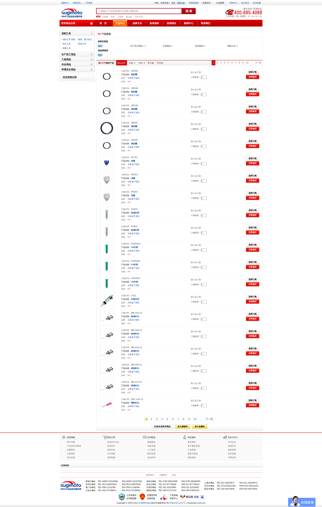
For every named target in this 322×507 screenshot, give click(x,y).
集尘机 (129, 17)
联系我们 (205, 23)
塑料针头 (135, 403)
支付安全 (232, 442)
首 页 (103, 23)
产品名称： (126, 74)
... (252, 63)
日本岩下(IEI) (133, 78)
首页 (174, 475)
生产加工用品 (136, 46)
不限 (100, 46)
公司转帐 (111, 453)
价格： (124, 81)
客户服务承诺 (194, 446)
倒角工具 (67, 48)
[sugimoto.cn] (72, 13)
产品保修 (192, 450)
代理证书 (232, 457)
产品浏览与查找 (74, 446)
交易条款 (71, 450)
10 (247, 63)
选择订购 (253, 72)
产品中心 (120, 23)
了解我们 (163, 475)
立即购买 (253, 77)
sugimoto (201, 503)
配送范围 (151, 453)
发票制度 (111, 457)
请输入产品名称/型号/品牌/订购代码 (119, 11)
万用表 (120, 17)
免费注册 (181, 3)
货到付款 (111, 450)
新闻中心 (188, 23)
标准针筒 (135, 213)
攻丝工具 (82, 44)
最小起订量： (197, 72)
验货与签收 (193, 453)
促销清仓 (77, 3)
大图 (152, 63)
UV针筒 (134, 247)
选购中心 (65, 3)
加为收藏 (257, 3)
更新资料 (192, 442)
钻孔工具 (67, 44)
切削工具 (231, 46)
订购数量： (196, 77)
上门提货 (151, 450)
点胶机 (105, 17)
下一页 (258, 63)
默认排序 (122, 63)
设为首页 (245, 3)
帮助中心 (234, 3)
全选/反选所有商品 (162, 426)
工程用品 (167, 46)
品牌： (124, 78)
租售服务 (154, 23)
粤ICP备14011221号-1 (176, 503)
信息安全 (232, 446)
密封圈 (134, 74)
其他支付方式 (113, 442)
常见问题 (71, 457)
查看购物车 (194, 3)
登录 (173, 3)
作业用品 (199, 46)
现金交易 (151, 446)
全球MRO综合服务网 (148, 503)
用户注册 (71, 442)
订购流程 (71, 453)
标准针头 (135, 316)
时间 (141, 63)
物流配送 (151, 442)
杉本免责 (232, 453)
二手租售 (88, 3)
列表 (161, 63)
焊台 (113, 17)
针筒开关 (135, 299)
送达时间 (151, 457)
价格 (131, 63)
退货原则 (192, 457)
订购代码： (126, 71)
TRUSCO (139, 17)
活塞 (133, 161)
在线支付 (111, 446)
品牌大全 (137, 23)
